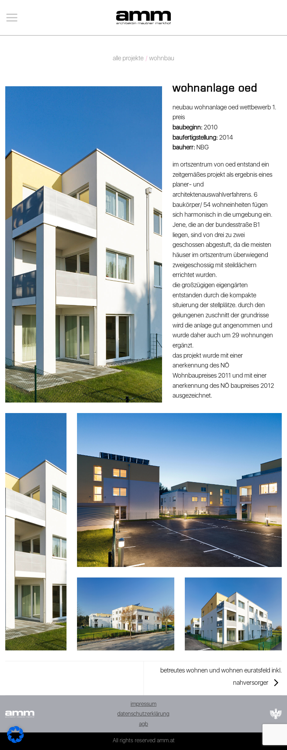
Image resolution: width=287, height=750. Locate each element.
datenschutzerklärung (143, 713)
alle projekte (128, 58)
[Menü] (12, 17)
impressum (143, 704)
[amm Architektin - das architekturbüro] (143, 17)
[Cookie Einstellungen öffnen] (15, 740)
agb (143, 724)
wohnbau (161, 58)
